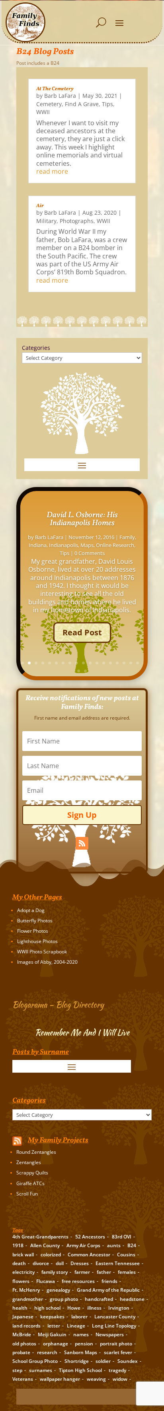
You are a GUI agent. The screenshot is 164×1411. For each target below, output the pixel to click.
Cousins (126, 1254)
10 (83, 663)
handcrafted (99, 1299)
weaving (96, 1379)
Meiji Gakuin (52, 1334)
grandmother (27, 1299)
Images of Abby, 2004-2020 (47, 962)
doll (60, 1263)
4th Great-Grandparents (40, 1236)
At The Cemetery (55, 89)
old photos (24, 1343)
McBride (21, 1334)
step (17, 1370)
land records (26, 1325)
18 (137, 663)
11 (90, 663)
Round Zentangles (36, 1152)
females (127, 1272)
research (47, 1352)
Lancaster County (114, 1316)
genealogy (58, 1290)
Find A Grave (82, 104)
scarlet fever (118, 1352)
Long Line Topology (114, 1325)
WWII (43, 112)
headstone (132, 1299)
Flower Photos (32, 931)
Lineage (76, 1325)
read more (52, 171)
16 (124, 663)
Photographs (77, 221)
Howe (73, 1307)
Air (40, 206)
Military (46, 221)
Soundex (127, 1361)
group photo (64, 1299)
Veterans (22, 1379)
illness (94, 1307)
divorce (41, 1263)
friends (109, 1281)
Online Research (115, 545)
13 (103, 663)
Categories (36, 347)
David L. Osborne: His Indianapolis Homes (82, 519)
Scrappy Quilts (32, 1172)
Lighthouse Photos (37, 941)
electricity (23, 1272)
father (104, 1272)
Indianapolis (63, 545)
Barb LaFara (60, 95)
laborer (79, 1316)
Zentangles (28, 1162)
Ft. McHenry (26, 1290)
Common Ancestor (89, 1254)
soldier (103, 1361)
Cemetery (49, 104)
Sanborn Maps (80, 1352)
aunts (114, 1245)
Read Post (82, 632)
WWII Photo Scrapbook (42, 951)
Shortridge (76, 1361)
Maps (87, 545)
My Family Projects (58, 1140)
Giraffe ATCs (30, 1183)
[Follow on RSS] (82, 843)
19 (78, 671)
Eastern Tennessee (118, 1263)
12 (97, 663)
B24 (131, 1245)
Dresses (79, 1263)
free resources (78, 1281)
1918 (17, 1245)
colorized (51, 1254)
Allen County (45, 1245)
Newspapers (110, 1334)
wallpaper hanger (60, 1379)
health (19, 1307)
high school (47, 1307)
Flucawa (45, 1281)
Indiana (38, 545)
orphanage (55, 1343)
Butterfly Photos (35, 920)
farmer (82, 1272)
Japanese (22, 1316)
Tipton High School (80, 1370)
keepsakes (52, 1316)
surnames (40, 1370)
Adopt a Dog (31, 910)
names (81, 1334)
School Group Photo (35, 1361)
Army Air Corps (83, 1245)
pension (84, 1343)
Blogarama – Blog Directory (58, 1004)
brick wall (23, 1254)
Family (127, 537)
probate (21, 1352)
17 (130, 663)
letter (53, 1325)
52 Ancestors (90, 1236)
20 (85, 671)
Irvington (118, 1307)
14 (110, 663)
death (19, 1263)
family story (54, 1272)
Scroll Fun (27, 1193)
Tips (107, 104)
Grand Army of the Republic (108, 1290)
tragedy (117, 1370)
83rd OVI (121, 1236)
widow (120, 1379)
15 (117, 663)
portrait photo (116, 1343)
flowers (20, 1281)
